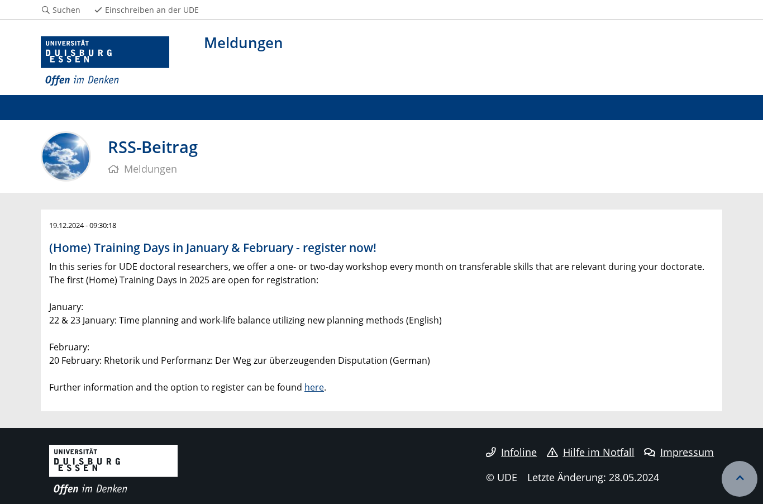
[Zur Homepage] (105, 61)
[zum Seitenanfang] (739, 479)
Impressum (687, 452)
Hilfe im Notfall (599, 452)
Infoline (519, 452)
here (314, 387)
